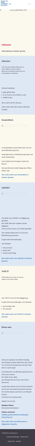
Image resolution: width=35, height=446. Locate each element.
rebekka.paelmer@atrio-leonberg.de (15, 415)
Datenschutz (24, 437)
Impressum (11, 441)
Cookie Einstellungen (13, 437)
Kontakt (18, 441)
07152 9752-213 (7, 417)
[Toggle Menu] (29, 4)
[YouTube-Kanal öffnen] (27, 441)
